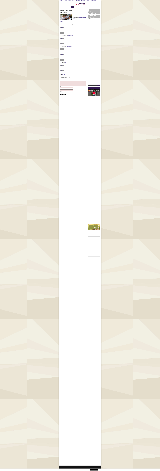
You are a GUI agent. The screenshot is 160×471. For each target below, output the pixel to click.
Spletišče (61, 91)
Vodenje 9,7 (69, 0)
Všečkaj (62, 27)
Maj (71, 30)
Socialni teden (61, 0)
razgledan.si (66, 0)
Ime (60, 86)
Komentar (61, 80)
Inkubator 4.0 (73, 0)
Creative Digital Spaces (93, 0)
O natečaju (61, 21)
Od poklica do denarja (69, 46)
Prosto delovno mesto (70, 35)
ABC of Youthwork (83, 0)
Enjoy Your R (63, 74)
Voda (65, 62)
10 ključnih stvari (78, 0)
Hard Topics (88, 0)
